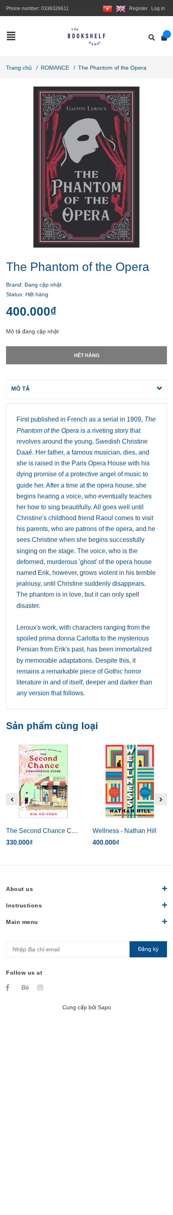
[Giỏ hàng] (161, 37)
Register (138, 8)
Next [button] (161, 799)
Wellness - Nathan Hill (125, 830)
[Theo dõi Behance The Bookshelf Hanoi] (26, 987)
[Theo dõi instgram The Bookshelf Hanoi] (41, 987)
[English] (121, 8)
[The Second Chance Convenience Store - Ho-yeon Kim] (43, 781)
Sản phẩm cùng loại (52, 725)
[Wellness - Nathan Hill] (130, 781)
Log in (158, 8)
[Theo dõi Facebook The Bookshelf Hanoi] (10, 987)
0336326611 (55, 8)
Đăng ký (148, 949)
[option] (43, 799)
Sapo (104, 1007)
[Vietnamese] (107, 8)
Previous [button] (12, 799)
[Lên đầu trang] (151, 1176)
